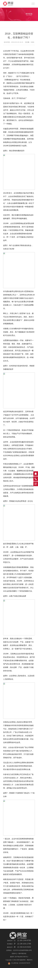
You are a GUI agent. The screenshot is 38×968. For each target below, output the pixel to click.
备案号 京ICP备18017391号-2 (19, 956)
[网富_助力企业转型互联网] (10, 3)
